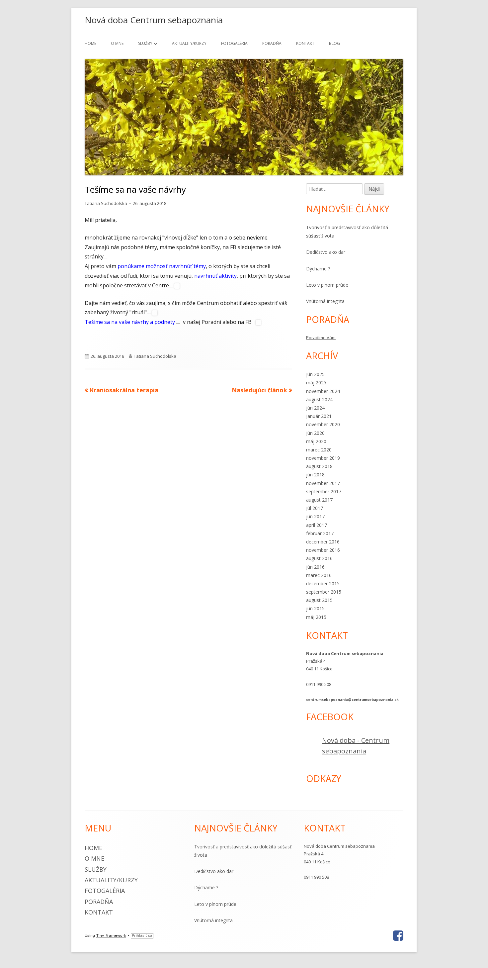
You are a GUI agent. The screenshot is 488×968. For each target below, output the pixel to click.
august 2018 (319, 466)
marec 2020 (319, 449)
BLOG (334, 43)
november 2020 (323, 424)
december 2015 (323, 583)
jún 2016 (315, 567)
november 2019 (323, 458)
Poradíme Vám (321, 337)
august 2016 (319, 558)
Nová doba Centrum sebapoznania (154, 20)
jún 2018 (315, 474)
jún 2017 (315, 516)
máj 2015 (316, 617)
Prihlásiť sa (142, 935)
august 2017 (319, 500)
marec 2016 (319, 575)
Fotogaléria (234, 43)
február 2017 (320, 533)
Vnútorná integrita (325, 301)
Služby (145, 43)
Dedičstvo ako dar (325, 252)
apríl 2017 (316, 525)
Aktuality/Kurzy (189, 43)
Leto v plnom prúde (327, 285)
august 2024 (319, 399)
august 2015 (319, 600)
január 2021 (319, 416)
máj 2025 (316, 382)
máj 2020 (316, 441)
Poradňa (272, 43)
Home (90, 43)
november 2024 (323, 391)
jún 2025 (315, 374)
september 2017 (323, 491)
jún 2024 (315, 408)
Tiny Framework (111, 935)
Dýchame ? (318, 268)
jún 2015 (315, 608)
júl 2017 (314, 508)
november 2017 (323, 483)
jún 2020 (315, 433)
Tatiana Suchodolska (106, 203)
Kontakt (305, 43)
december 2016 (323, 541)
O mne (117, 43)
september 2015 (323, 592)
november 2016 (323, 550)
